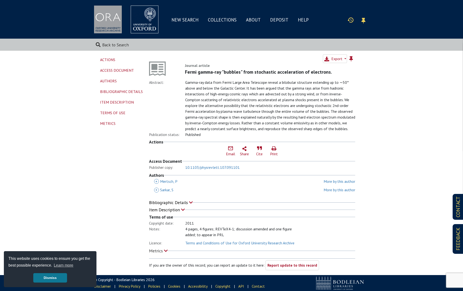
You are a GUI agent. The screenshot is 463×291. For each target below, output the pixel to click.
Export (336, 58)
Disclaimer (102, 286)
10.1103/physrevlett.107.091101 (212, 167)
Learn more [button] (63, 265)
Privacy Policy (129, 286)
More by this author (339, 181)
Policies (154, 286)
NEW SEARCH (184, 20)
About (253, 20)
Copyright (223, 286)
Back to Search (115, 45)
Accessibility (198, 286)
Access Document (117, 70)
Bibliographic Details (169, 202)
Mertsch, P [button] (166, 181)
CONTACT (458, 206)
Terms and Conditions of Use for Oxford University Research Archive (239, 243)
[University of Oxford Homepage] (144, 19)
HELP (303, 20)
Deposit (279, 20)
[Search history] (350, 19)
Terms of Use (112, 112)
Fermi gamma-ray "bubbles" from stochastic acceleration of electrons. (258, 72)
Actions (107, 59)
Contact (258, 286)
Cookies (174, 286)
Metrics (156, 251)
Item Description (165, 210)
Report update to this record (292, 265)
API (241, 286)
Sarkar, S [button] (164, 189)
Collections (222, 20)
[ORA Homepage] (108, 19)
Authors (108, 80)
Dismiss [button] (50, 278)
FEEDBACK (458, 238)
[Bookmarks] (363, 20)
